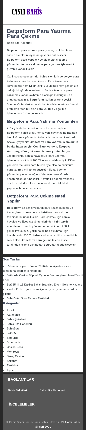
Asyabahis (13, 314)
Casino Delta (15, 347)
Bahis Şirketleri (16, 319)
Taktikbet (12, 365)
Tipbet (11, 370)
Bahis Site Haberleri (19, 42)
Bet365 (11, 333)
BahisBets (13, 328)
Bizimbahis (13, 342)
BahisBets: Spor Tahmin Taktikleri (28, 298)
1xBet (10, 310)
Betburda (12, 337)
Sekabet (12, 360)
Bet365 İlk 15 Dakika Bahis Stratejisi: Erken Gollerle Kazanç (44, 284)
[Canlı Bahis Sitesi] (43, 21)
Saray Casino (15, 356)
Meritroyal (13, 351)
